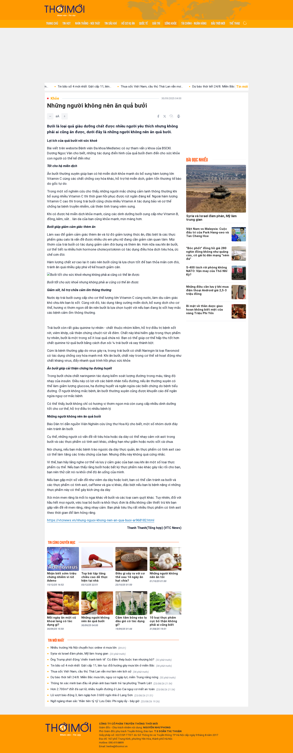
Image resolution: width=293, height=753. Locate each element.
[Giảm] (50, 116)
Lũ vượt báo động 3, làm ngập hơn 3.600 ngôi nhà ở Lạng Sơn (101, 695)
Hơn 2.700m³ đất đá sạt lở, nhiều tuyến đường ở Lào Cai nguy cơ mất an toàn (112, 689)
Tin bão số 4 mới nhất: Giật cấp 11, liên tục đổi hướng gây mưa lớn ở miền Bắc (111, 665)
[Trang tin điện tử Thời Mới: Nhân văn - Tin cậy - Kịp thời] (64, 10)
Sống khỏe (171, 23)
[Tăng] (64, 116)
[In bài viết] (178, 116)
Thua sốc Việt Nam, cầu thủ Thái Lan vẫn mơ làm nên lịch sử (99, 671)
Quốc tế (143, 23)
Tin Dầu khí (110, 23)
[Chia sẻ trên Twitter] (164, 116)
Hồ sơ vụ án (128, 23)
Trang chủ (52, 23)
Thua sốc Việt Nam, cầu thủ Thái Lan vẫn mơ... (132, 86)
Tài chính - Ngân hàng (193, 23)
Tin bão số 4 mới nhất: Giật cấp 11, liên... (65, 86)
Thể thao (234, 23)
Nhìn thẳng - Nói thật (87, 23)
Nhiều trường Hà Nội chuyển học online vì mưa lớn (88, 647)
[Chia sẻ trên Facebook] (158, 116)
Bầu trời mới (218, 23)
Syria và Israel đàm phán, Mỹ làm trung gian (88, 653)
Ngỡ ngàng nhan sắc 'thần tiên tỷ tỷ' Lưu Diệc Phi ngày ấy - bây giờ (105, 701)
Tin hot (66, 23)
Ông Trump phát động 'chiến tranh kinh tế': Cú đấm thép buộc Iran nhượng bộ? (111, 659)
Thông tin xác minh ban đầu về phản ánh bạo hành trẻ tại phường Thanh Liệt (111, 683)
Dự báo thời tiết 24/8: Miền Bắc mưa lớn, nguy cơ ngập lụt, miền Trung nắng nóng (113, 677)
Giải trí (156, 23)
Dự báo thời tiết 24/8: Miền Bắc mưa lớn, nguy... (204, 86)
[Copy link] (171, 116)
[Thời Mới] (68, 729)
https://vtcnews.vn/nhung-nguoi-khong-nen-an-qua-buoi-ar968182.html (100, 520)
